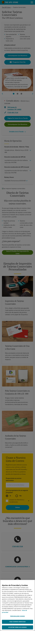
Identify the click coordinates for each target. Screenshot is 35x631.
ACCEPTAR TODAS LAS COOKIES (17, 627)
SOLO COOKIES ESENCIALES (17, 621)
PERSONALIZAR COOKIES (17, 616)
